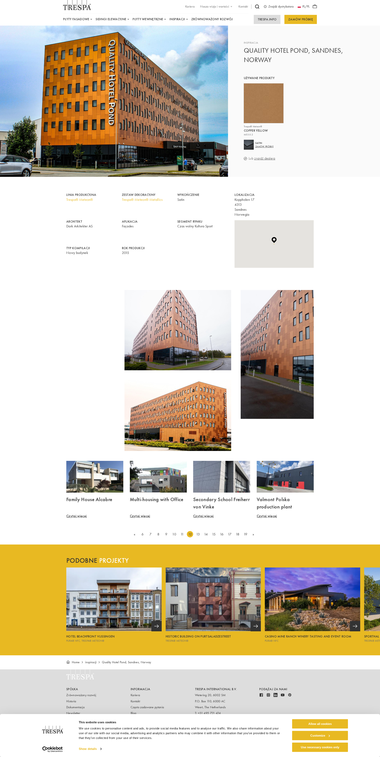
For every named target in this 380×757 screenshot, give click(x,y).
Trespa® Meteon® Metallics (142, 199)
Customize (317, 735)
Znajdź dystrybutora (281, 6)
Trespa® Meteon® (79, 199)
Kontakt (135, 701)
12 (190, 534)
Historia (71, 701)
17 (230, 534)
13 (198, 534)
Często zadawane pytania (147, 707)
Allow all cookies (320, 723)
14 (206, 534)
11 (182, 534)
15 (214, 534)
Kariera (135, 695)
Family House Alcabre (89, 499)
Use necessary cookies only (320, 747)
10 (174, 534)
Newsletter (73, 713)
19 (245, 534)
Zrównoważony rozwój (81, 695)
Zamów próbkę (300, 19)
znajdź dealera (264, 158)
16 (222, 534)
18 (237, 534)
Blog (133, 713)
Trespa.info (267, 19)
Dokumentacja (75, 707)
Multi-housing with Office (156, 499)
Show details (88, 749)
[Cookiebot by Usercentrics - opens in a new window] (52, 749)
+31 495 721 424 (209, 713)
